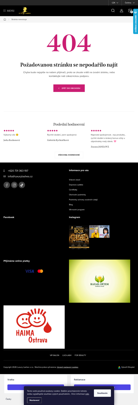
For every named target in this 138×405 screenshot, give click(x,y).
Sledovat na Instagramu (91, 253)
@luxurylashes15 (22, 185)
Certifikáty (73, 189)
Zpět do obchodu (71, 88)
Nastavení (34, 400)
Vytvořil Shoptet (127, 367)
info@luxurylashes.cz (20, 176)
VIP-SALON (54, 355)
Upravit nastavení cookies (67, 367)
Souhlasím (102, 393)
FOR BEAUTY (80, 355)
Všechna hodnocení (69, 155)
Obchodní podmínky (77, 194)
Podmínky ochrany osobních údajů (83, 199)
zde (87, 393)
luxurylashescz (14, 185)
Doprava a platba (76, 184)
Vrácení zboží (74, 179)
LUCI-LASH (66, 355)
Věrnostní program (76, 209)
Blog (71, 204)
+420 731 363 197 (18, 171)
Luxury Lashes (7, 185)
